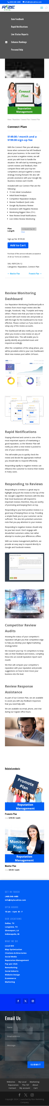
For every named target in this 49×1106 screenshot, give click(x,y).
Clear (23, 232)
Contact (12, 1088)
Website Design (12, 974)
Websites (11, 1082)
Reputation (16, 119)
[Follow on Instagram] (32, 1001)
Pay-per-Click (11, 964)
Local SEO (9, 946)
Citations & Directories (16, 953)
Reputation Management (17, 960)
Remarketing (11, 967)
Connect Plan (25, 119)
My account (24, 1088)
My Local (22, 1082)
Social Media (11, 956)
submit (36, 1064)
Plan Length (11, 229)
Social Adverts (11, 971)
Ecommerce (10, 978)
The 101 (25, 1085)
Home (9, 119)
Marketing (10, 982)
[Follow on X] (25, 1001)
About (35, 1085)
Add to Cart (18, 245)
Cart (36, 1088)
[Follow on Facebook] (18, 1001)
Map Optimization (13, 949)
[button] (37, 84)
